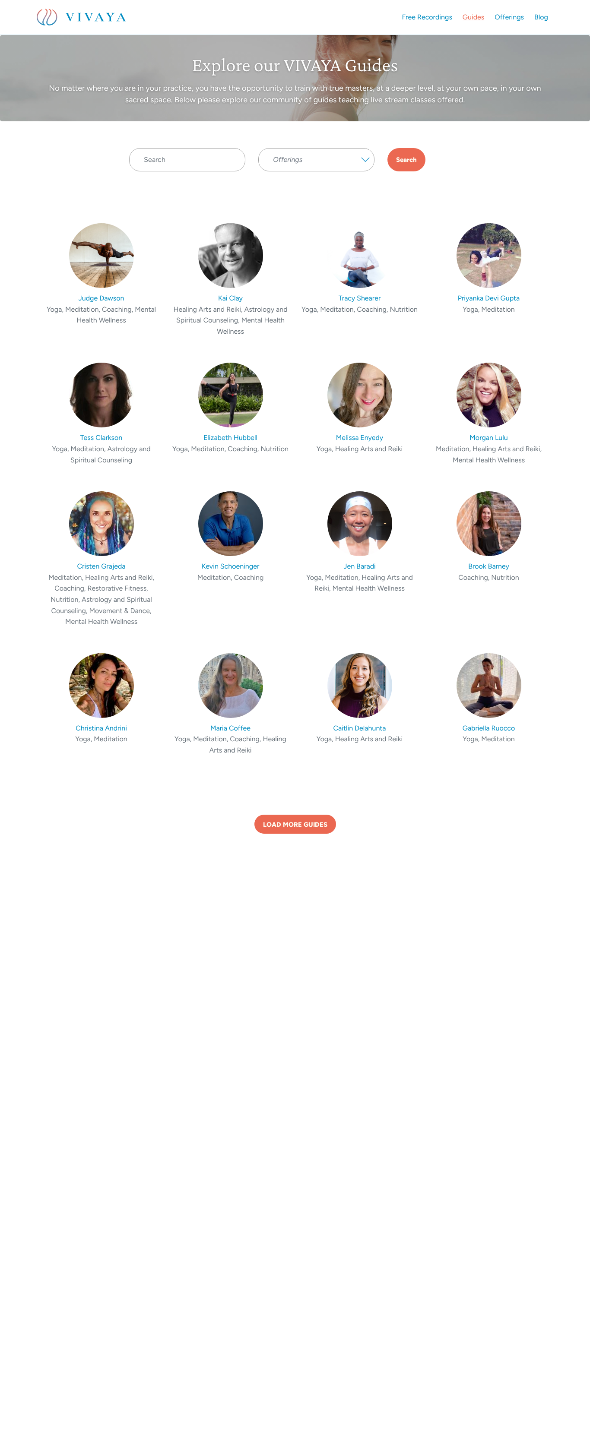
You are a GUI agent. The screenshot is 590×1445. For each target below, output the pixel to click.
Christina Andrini (101, 728)
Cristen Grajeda (101, 566)
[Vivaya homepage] (81, 17)
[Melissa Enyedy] (359, 394)
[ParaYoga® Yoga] (316, 175)
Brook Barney (488, 566)
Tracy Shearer (360, 298)
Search (406, 160)
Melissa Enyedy (360, 437)
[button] (316, 159)
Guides (473, 17)
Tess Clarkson (101, 437)
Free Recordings (427, 17)
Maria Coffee (230, 728)
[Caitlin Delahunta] (359, 684)
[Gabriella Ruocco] (488, 684)
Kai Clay (230, 298)
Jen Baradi (359, 566)
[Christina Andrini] (101, 684)
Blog (541, 17)
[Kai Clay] (230, 254)
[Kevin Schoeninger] (230, 523)
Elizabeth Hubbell (230, 437)
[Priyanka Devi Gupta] (488, 254)
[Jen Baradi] (359, 523)
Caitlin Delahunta (359, 728)
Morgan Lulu (488, 437)
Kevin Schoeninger (231, 566)
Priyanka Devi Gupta (489, 298)
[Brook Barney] (488, 523)
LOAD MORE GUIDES (295, 824)
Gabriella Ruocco (489, 728)
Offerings (509, 17)
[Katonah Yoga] (316, 193)
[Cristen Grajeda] (101, 523)
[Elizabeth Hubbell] (230, 394)
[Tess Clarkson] (101, 394)
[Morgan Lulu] (488, 394)
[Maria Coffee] (230, 684)
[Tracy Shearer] (359, 254)
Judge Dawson (101, 298)
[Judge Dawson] (101, 254)
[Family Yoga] (316, 184)
